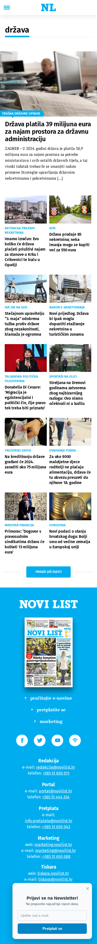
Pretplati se (52, 928)
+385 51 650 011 (56, 773)
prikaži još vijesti (49, 572)
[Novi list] (48, 7)
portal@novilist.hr (55, 791)
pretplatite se (51, 710)
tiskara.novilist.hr (53, 873)
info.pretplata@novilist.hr (48, 820)
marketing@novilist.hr (55, 850)
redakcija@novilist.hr (55, 767)
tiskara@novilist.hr (55, 879)
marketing (51, 721)
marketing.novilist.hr (53, 844)
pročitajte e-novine (51, 698)
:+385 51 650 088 (56, 856)
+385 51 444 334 (56, 797)
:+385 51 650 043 (56, 826)
